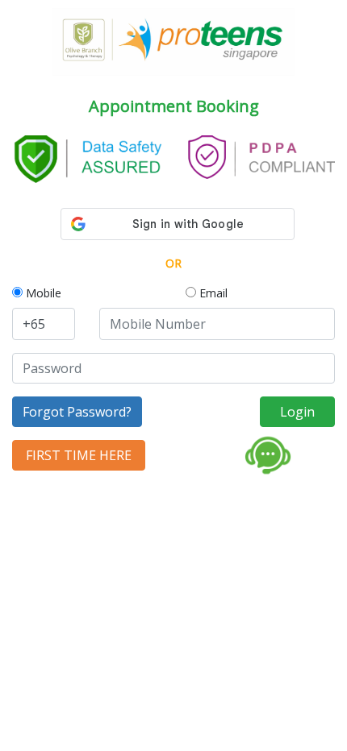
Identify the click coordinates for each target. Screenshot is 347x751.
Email (212, 293)
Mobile (42, 293)
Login (297, 412)
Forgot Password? (77, 412)
